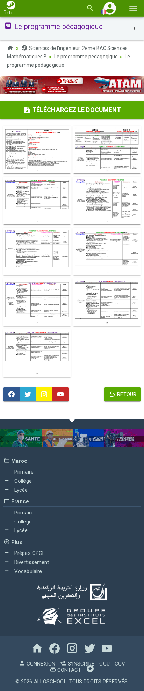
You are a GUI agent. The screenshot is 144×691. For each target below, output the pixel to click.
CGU (104, 664)
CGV (120, 664)
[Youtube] (60, 394)
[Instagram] (44, 394)
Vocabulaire (27, 571)
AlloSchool (50, 681)
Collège (22, 481)
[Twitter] (28, 394)
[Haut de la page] (90, 670)
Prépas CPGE (29, 553)
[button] (110, 8)
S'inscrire (80, 664)
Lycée (20, 490)
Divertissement (31, 562)
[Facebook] (11, 394)
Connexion (40, 664)
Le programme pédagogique (86, 56)
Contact (68, 670)
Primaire (23, 472)
